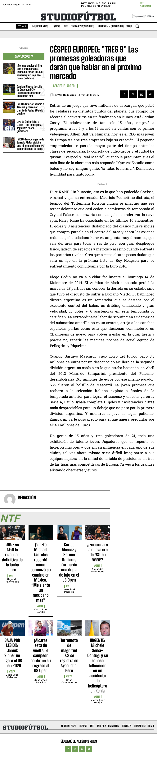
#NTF (12, 576)
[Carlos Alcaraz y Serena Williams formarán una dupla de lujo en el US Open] (69, 535)
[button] (137, 26)
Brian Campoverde (69, 681)
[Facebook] (124, 94)
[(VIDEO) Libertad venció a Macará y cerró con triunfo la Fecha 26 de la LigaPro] (9, 107)
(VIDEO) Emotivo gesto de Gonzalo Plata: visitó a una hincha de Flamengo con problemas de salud (30, 144)
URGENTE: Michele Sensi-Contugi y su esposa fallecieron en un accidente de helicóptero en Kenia (97, 665)
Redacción (69, 95)
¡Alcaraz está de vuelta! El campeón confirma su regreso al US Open (41, 655)
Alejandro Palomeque (12, 580)
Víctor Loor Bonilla (41, 610)
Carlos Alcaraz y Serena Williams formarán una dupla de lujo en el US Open (69, 562)
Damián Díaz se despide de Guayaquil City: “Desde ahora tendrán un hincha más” (29, 91)
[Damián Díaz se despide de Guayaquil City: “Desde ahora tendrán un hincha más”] (9, 89)
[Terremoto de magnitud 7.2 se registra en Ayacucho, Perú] (69, 630)
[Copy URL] (150, 94)
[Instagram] (75, 749)
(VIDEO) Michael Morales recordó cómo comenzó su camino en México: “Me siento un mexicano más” (41, 572)
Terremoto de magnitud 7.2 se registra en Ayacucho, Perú (69, 655)
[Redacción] (52, 95)
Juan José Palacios (69, 590)
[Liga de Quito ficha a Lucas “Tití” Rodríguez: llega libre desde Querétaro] (9, 124)
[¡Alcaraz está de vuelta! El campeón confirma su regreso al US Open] (41, 630)
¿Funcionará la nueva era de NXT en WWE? (97, 552)
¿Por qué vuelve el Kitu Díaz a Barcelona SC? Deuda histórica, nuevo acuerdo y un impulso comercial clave (30, 72)
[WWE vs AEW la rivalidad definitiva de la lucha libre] (12, 535)
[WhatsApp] (142, 94)
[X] (133, 94)
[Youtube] (89, 749)
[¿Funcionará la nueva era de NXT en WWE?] (97, 535)
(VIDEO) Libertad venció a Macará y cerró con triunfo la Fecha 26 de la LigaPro (30, 108)
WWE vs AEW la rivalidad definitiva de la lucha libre (12, 557)
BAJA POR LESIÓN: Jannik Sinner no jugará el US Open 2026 (12, 653)
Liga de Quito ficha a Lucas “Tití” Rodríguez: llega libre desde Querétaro (29, 126)
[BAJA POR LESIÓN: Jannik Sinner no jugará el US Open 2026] (12, 630)
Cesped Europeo (64, 86)
